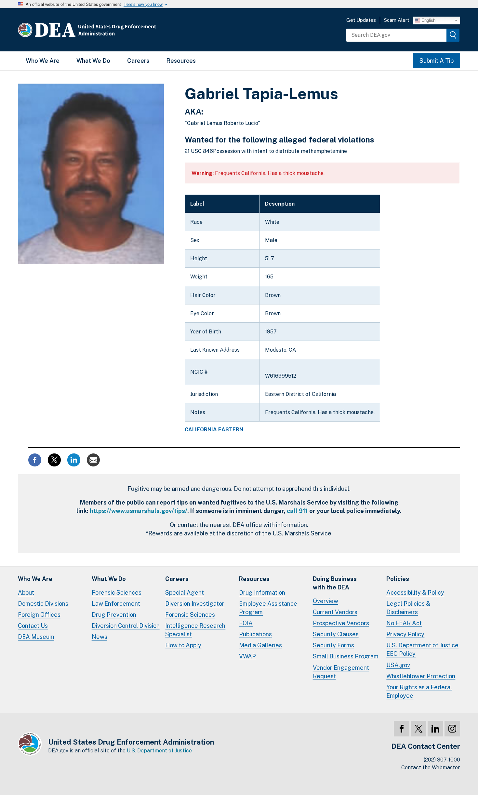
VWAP (247, 656)
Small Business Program (345, 656)
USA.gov (398, 665)
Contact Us (33, 625)
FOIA (246, 623)
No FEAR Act (404, 623)
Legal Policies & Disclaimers (408, 607)
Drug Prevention (114, 614)
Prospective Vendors (341, 623)
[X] (418, 728)
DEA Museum (36, 636)
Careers (138, 60)
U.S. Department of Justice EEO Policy (422, 649)
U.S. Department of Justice (159, 751)
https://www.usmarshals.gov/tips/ (138, 510)
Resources (181, 60)
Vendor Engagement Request (341, 672)
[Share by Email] (93, 459)
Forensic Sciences (116, 592)
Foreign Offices (39, 614)
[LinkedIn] (435, 728)
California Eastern (214, 430)
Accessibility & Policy (415, 592)
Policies (397, 578)
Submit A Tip (436, 60)
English (427, 20)
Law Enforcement (116, 603)
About (26, 592)
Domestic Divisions (43, 603)
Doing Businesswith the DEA (335, 583)
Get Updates (361, 20)
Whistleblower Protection (420, 676)
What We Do (93, 60)
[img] (452, 35)
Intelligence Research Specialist (195, 630)
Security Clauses (336, 634)
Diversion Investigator (194, 603)
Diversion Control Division (126, 625)
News (99, 636)
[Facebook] (401, 728)
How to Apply (183, 645)
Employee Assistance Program (268, 607)
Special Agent (184, 592)
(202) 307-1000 (442, 760)
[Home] (106, 30)
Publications (255, 634)
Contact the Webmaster (430, 767)
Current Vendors (335, 612)
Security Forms (333, 645)
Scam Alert (396, 20)
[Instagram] (452, 728)
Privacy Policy (405, 634)
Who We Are (43, 60)
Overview (325, 601)
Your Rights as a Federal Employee (419, 691)
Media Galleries (260, 645)
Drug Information (262, 592)
